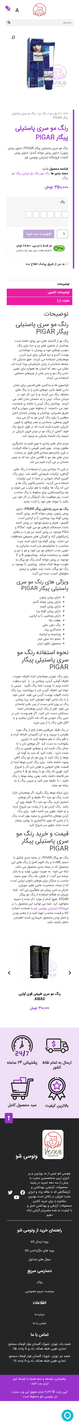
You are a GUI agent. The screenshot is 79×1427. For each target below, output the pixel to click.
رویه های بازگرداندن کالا (39, 1250)
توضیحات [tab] (63, 284)
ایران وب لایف (40, 1383)
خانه (65, 113)
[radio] (65, 215)
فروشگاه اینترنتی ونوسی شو (51, 908)
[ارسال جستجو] (9, 22)
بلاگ (40, 1282)
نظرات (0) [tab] (63, 301)
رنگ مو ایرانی (30, 173)
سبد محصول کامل (22, 1105)
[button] (13, 37)
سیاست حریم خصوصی (39, 1291)
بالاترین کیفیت (57, 1106)
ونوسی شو (27, 1156)
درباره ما (40, 1314)
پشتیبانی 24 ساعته (22, 1062)
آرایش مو (55, 113)
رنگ (62, 202)
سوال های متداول (40, 1259)
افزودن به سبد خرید (38, 234)
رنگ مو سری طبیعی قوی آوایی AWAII (40, 996)
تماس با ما (39, 1323)
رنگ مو (43, 113)
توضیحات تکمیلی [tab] (58, 292)
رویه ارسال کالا (39, 1241)
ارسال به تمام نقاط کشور (57, 1065)
